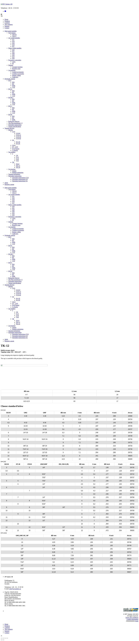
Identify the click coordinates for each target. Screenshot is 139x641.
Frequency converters (14, 60)
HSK (13, 85)
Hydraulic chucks (10, 79)
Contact (7, 28)
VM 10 (14, 34)
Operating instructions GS (20, 179)
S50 (13, 58)
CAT (13, 87)
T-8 (17, 155)
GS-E (14, 145)
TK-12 (18, 166)
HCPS (10, 114)
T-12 (17, 157)
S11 (13, 39)
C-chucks (15, 150)
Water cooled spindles (14, 48)
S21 (13, 51)
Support (7, 26)
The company (9, 24)
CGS (13, 131)
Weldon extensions (17, 172)
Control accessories (18, 72)
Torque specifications (14, 126)
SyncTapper (15, 148)
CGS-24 (18, 137)
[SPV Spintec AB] (6, 4)
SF (13, 63)
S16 (13, 41)
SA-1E (18, 142)
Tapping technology (14, 174)
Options (10, 65)
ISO (13, 82)
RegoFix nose (16, 68)
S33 (13, 56)
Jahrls (6, 183)
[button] (1, 14)
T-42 (17, 160)
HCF (9, 80)
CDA (13, 62)
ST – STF (15, 147)
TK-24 (18, 167)
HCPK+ (10, 97)
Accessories (11, 70)
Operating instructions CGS (20, 177)
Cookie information (132, 619)
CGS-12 (18, 135)
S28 (13, 53)
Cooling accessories (18, 74)
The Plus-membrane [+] (15, 123)
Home (6, 19)
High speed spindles (11, 31)
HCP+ (10, 106)
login (136, 621)
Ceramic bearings (17, 67)
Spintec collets (16, 75)
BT (13, 84)
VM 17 (14, 36)
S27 (13, 46)
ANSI (5, 533)
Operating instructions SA (20, 181)
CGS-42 (18, 138)
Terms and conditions (131, 617)
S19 (13, 45)
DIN (4, 461)
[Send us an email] (5, 11)
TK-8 (17, 164)
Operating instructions (14, 125)
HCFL (10, 89)
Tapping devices (9, 128)
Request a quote (9, 184)
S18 (13, 43)
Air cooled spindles (14, 38)
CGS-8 (18, 133)
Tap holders (11, 152)
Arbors (14, 171)
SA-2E (18, 143)
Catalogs (7, 23)
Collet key (15, 77)
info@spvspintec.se (15, 589)
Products (7, 21)
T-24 (17, 159)
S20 (13, 50)
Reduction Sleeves (13, 121)
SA (13, 140)
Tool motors (12, 33)
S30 (13, 55)
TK (13, 162)
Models (10, 130)
